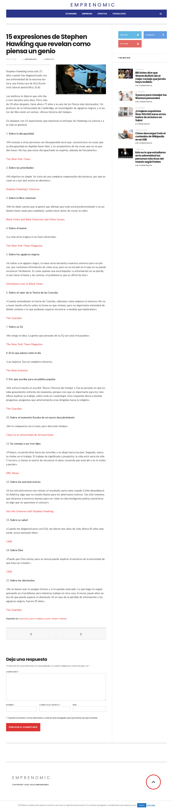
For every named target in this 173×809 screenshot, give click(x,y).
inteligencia (40, 618)
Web (74, 705)
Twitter (124, 35)
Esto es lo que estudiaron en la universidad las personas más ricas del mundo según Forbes (150, 157)
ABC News (12, 473)
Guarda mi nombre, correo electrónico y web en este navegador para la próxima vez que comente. (53, 717)
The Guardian (14, 318)
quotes (48, 618)
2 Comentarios (142, 124)
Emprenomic (93, 4)
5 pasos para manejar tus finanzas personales (151, 97)
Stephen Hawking (59, 618)
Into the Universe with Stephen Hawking (29, 511)
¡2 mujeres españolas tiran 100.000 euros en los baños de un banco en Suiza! (150, 116)
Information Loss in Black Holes (24, 283)
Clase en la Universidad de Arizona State (30, 434)
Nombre (10, 705)
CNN (9, 541)
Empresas (87, 13)
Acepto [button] (142, 805)
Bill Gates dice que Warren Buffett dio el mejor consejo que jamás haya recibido (150, 77)
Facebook (150, 35)
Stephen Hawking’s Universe (22, 189)
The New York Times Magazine (24, 245)
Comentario (12, 671)
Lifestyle (102, 13)
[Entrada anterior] (31, 633)
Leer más (151, 805)
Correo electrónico (50, 705)
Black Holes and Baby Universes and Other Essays (35, 219)
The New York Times (18, 159)
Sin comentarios (143, 85)
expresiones (24, 618)
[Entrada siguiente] (81, 633)
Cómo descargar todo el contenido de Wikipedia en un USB (150, 136)
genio (32, 618)
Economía (71, 13)
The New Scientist (17, 370)
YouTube (124, 44)
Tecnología (119, 13)
